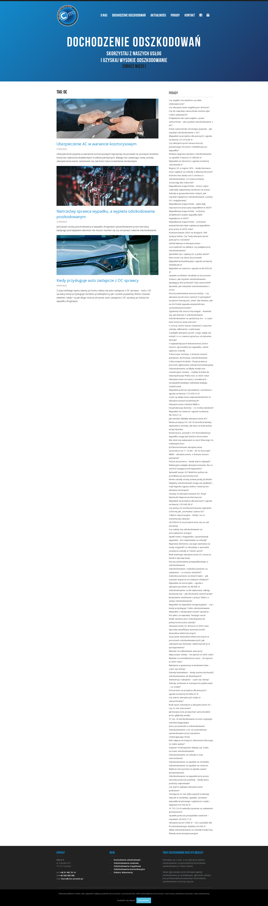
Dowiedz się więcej (126, 900)
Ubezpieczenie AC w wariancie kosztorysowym (97, 143)
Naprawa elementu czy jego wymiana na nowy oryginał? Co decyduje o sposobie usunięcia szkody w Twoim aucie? (189, 547)
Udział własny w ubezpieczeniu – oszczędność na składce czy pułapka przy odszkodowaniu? (189, 247)
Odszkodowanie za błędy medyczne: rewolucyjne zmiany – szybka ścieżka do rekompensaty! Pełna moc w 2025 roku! (189, 372)
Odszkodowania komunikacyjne (129, 869)
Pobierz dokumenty (123, 872)
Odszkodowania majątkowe (127, 866)
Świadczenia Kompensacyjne (183, 833)
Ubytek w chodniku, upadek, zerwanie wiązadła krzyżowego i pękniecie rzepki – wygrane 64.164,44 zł (189, 801)
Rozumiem (143, 900)
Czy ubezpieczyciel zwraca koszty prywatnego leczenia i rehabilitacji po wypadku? (188, 147)
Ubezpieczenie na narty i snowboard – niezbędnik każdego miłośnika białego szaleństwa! (188, 383)
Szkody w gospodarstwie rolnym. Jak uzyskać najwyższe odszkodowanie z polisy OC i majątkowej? (191, 197)
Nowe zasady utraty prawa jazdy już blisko (190, 479)
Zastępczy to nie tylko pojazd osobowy (189, 794)
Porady (175, 15)
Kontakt (190, 15)
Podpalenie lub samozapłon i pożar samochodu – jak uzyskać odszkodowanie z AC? (191, 122)
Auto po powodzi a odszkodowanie (187, 726)
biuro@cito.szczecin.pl (72, 878)
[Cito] (68, 15)
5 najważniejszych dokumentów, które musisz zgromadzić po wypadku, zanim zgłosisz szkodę (188, 347)
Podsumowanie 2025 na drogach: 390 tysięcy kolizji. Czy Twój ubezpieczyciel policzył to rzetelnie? (188, 236)
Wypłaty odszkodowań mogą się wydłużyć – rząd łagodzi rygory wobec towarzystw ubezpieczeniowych (191, 486)
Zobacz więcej (134, 66)
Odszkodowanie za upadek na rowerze (188, 765)
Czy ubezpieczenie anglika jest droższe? (189, 107)
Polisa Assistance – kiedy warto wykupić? (189, 461)
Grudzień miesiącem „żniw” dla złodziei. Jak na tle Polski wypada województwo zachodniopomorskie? (191, 304)
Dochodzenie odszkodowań (129, 15)
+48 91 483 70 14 (68, 872)
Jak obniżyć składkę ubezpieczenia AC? (188, 418)
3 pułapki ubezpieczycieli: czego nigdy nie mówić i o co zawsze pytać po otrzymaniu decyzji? (190, 336)
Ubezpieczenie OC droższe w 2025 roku (189, 625)
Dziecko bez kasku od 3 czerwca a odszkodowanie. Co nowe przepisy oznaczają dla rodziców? (186, 179)
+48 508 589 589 (66, 875)
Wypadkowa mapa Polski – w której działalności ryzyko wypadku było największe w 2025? (187, 215)
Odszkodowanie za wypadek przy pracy (189, 776)
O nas (104, 15)
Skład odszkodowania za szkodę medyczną (190, 829)
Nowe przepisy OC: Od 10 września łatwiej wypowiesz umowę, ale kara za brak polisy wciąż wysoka (190, 426)
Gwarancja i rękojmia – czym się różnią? (189, 679)
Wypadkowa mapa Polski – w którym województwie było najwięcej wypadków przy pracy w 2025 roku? (189, 225)
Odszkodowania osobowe (126, 863)
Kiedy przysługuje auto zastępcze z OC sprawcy (98, 280)
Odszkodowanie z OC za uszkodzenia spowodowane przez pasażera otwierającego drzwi (188, 733)
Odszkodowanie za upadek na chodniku (189, 761)
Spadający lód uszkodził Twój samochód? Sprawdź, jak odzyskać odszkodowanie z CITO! (190, 286)
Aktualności (158, 15)
